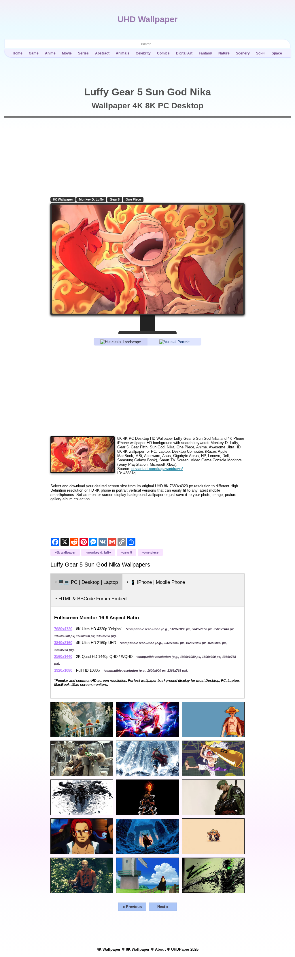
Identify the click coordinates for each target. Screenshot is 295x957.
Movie (67, 53)
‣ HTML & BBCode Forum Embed (90, 598)
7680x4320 (63, 629)
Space (277, 53)
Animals (122, 53)
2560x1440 (63, 656)
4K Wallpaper (108, 949)
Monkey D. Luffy (91, 199)
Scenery (243, 53)
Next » (162, 907)
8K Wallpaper (63, 199)
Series (83, 53)
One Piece (133, 199)
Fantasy (205, 53)
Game (34, 53)
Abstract (102, 53)
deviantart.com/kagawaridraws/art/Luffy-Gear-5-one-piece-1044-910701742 (159, 469)
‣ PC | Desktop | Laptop (86, 582)
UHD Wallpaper (147, 19)
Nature (224, 53)
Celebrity (143, 53)
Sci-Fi (260, 53)
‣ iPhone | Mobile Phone (156, 582)
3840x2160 (63, 643)
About (160, 949)
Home (17, 53)
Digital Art (184, 53)
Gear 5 (115, 199)
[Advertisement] (147, 390)
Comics (163, 53)
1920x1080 (63, 670)
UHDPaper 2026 (184, 949)
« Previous (132, 907)
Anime (50, 53)
